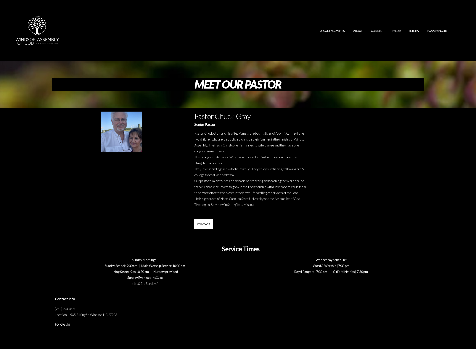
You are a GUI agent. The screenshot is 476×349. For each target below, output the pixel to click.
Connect (377, 30)
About (358, 30)
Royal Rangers (437, 30)
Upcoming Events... (332, 30)
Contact (203, 224)
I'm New (414, 30)
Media (396, 30)
